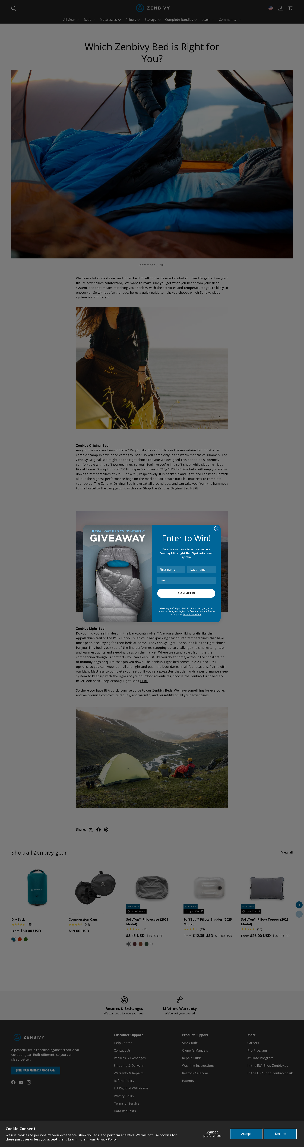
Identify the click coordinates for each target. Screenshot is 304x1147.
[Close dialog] (217, 528)
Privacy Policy (106, 1139)
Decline (280, 1134)
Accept (246, 1134)
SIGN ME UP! (186, 593)
